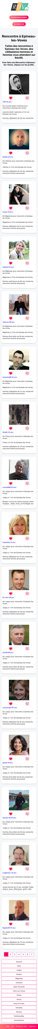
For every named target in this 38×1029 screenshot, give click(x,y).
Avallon (19, 974)
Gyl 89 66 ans (8, 652)
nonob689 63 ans (9, 487)
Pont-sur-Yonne (19, 991)
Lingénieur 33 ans (9, 873)
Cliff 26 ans (7, 102)
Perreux (19, 1012)
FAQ (7, 1026)
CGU (12, 1026)
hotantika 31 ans (9, 542)
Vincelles (19, 1008)
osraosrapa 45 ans (10, 708)
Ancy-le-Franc (19, 1003)
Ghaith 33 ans (8, 432)
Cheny (19, 995)
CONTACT (32, 1026)
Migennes (19, 978)
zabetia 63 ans (8, 267)
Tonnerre (19, 983)
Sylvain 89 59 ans (9, 818)
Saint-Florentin (19, 987)
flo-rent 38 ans (8, 597)
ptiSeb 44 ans (8, 157)
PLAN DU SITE (21, 1026)
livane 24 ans (8, 212)
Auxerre (19, 962)
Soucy (19, 999)
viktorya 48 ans (8, 322)
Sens (19, 966)
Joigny (19, 970)
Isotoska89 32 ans (10, 377)
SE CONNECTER (19, 24)
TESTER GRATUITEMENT (19, 17)
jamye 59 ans (8, 763)
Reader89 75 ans (9, 928)
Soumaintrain (19, 1020)
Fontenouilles (19, 1016)
